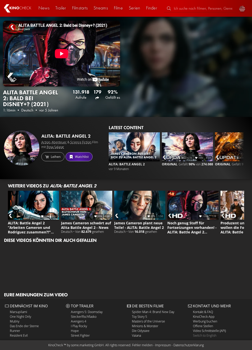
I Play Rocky (79, 326)
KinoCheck (55, 345)
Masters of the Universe (148, 321)
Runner (15, 331)
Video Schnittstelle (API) (209, 331)
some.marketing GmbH (87, 345)
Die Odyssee (140, 331)
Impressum (163, 345)
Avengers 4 (78, 321)
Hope (75, 331)
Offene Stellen (203, 326)
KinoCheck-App (204, 317)
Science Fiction (80, 142)
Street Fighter (80, 335)
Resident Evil (19, 335)
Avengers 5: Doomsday (87, 312)
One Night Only (20, 317)
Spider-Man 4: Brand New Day (153, 312)
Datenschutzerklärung (188, 345)
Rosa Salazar (55, 147)
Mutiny (14, 321)
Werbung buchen (205, 321)
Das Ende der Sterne (24, 326)
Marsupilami (18, 312)
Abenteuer (59, 142)
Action (45, 142)
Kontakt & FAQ (203, 312)
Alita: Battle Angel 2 (66, 136)
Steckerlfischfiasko (83, 317)
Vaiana (136, 335)
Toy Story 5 (139, 317)
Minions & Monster (145, 326)
